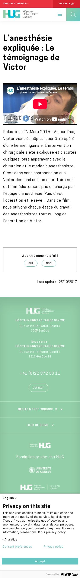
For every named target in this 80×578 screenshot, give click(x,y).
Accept (40, 561)
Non (49, 263)
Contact (38, 388)
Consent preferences (17, 546)
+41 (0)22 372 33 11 (40, 374)
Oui (30, 263)
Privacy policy (53, 546)
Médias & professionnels (37, 409)
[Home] (20, 14)
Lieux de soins (37, 425)
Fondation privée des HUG (40, 457)
